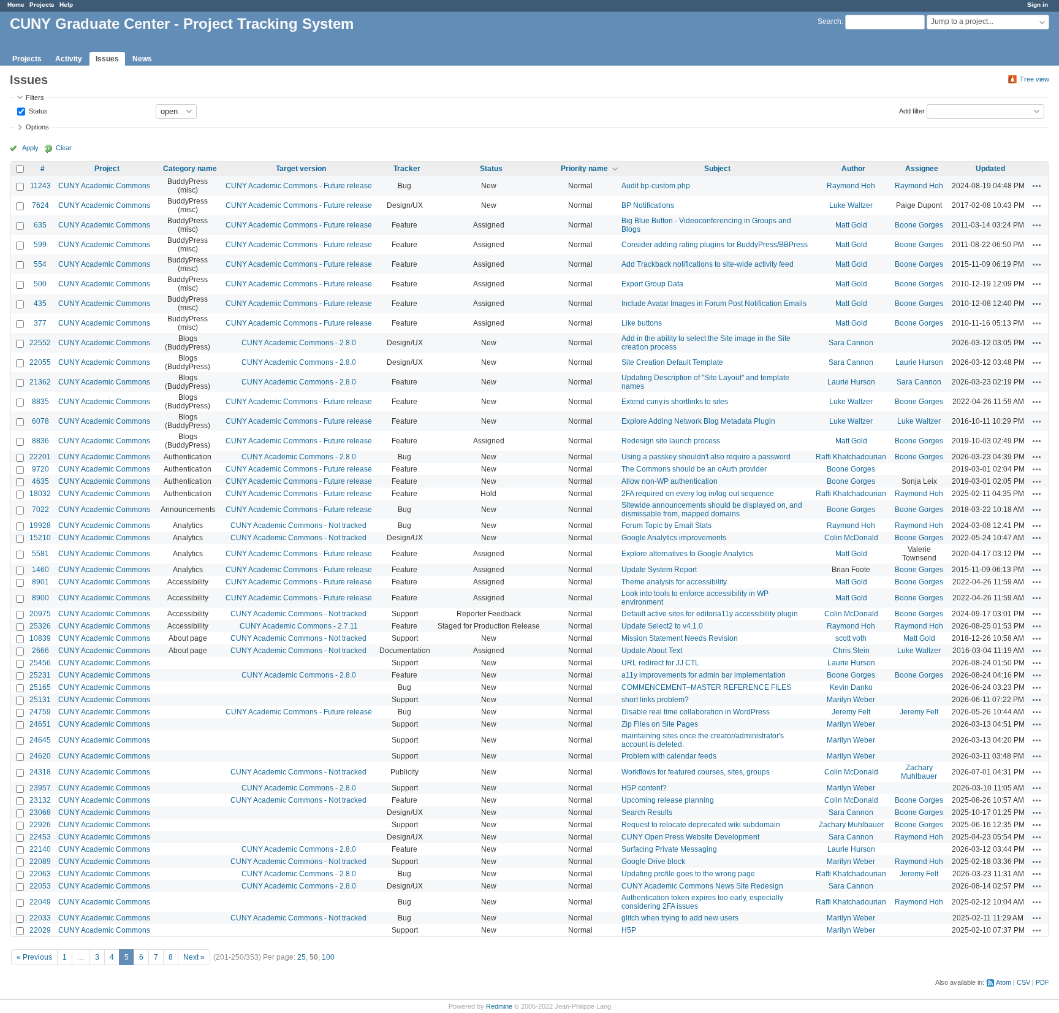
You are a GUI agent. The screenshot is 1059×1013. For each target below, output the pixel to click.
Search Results (646, 812)
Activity (68, 59)
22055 (40, 362)
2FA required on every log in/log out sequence (697, 493)
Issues (107, 59)
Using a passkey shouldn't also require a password (706, 457)
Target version (301, 168)
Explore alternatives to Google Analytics (687, 553)
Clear (64, 147)
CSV (1023, 982)
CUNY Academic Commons (104, 186)
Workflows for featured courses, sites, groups (695, 772)
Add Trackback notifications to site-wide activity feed (707, 264)
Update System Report (659, 569)
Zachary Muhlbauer (919, 772)
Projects (42, 4)
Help (66, 4)
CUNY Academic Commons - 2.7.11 (299, 626)
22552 (40, 342)
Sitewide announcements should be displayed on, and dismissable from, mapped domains (711, 509)
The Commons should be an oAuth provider (694, 469)
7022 (40, 509)
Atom (1003, 982)
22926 (40, 824)
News (142, 59)
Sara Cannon (851, 342)
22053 (40, 886)
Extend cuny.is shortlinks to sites (674, 401)
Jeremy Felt (851, 712)
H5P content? (644, 788)
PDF (1042, 982)
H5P (628, 930)
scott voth (851, 638)
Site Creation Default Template (672, 362)
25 (301, 957)
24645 (40, 740)
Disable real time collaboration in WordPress (695, 712)
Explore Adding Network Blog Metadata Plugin (698, 421)
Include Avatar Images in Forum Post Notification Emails (714, 303)
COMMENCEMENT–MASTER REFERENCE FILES (706, 687)
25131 (40, 699)
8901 (40, 582)
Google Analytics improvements (673, 537)
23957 (40, 788)
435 (40, 303)
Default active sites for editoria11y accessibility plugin (709, 614)
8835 (40, 401)
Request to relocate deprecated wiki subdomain (700, 824)
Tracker (406, 168)
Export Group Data (652, 284)
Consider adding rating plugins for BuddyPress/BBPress (714, 244)
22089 (40, 861)
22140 (40, 849)
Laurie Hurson (919, 362)
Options (37, 127)
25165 (40, 687)
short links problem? (655, 699)
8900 (40, 598)
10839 (40, 638)
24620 (40, 756)
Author (853, 168)
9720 (40, 469)
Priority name (584, 168)
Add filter (912, 110)
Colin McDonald (851, 537)
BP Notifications (647, 205)
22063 (40, 874)
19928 (40, 525)
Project (107, 168)
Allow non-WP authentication (669, 481)
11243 (40, 186)
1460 (40, 569)
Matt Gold (851, 225)
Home (16, 4)
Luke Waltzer (851, 205)
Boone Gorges (919, 225)
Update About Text (651, 650)
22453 (40, 837)
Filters (35, 97)
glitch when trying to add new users (679, 918)
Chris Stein (851, 650)
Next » (194, 957)
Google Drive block (653, 861)
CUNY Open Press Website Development (690, 837)
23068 (40, 812)
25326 (40, 626)
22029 (40, 930)
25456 (40, 663)
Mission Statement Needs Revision (679, 638)
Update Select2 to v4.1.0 (662, 626)
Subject (717, 168)
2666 (40, 650)
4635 (40, 481)
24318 (40, 772)
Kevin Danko (851, 687)
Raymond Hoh (851, 186)
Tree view (1034, 79)
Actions (1037, 186)
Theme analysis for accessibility (674, 582)
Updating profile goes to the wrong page (688, 874)
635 (40, 225)
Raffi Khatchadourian (851, 457)
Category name (190, 168)
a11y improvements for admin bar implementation (703, 675)
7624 (40, 205)
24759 (40, 712)
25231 (40, 675)
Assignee (921, 168)
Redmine (499, 1006)
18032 (40, 493)
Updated (990, 168)
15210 (40, 537)
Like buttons (641, 323)
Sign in (1037, 4)
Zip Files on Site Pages (659, 724)
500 (40, 284)
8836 (40, 441)
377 (40, 323)
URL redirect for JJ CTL (660, 663)
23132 (40, 800)
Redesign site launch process (670, 441)
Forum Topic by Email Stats (666, 525)
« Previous (34, 957)
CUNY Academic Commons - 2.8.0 (298, 342)
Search (829, 21)
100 (328, 957)
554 (40, 264)
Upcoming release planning (667, 800)
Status (37, 110)
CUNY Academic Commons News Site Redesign (702, 886)
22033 (40, 918)
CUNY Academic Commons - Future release (299, 186)
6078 (40, 421)
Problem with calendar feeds (668, 756)
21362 (40, 382)
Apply (30, 147)
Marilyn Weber (851, 699)
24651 (40, 724)
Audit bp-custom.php (655, 186)
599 (40, 244)
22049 (40, 902)
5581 (40, 553)
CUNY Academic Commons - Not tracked (298, 525)
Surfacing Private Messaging (669, 849)
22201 (40, 457)
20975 (40, 614)
